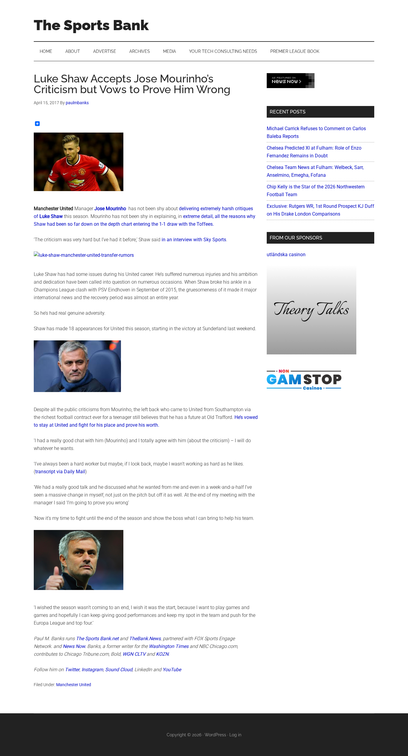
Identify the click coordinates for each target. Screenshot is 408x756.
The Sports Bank (91, 25)
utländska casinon (286, 254)
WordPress (215, 734)
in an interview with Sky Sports (194, 239)
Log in (235, 734)
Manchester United (73, 684)
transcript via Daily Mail (60, 471)
